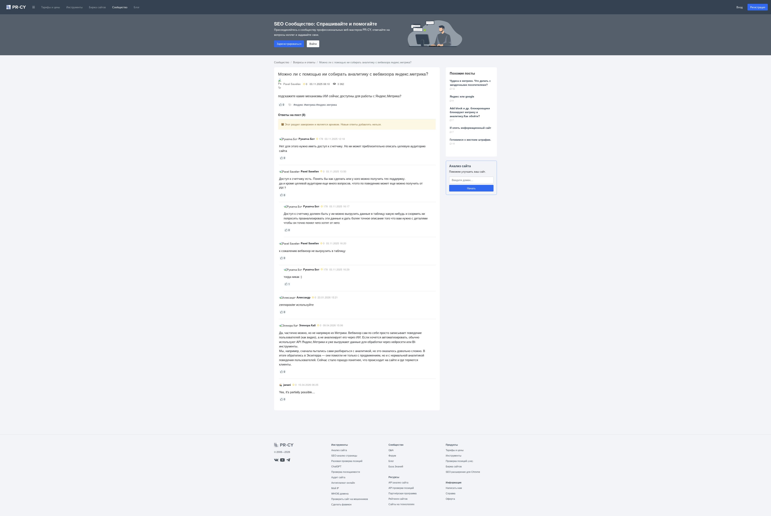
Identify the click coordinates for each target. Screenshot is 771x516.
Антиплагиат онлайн (343, 482)
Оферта (450, 498)
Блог (137, 7)
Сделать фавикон (341, 504)
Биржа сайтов (97, 7)
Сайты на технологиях (401, 504)
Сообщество (119, 7)
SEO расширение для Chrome (463, 471)
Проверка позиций (459, 461)
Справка (450, 493)
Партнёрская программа (403, 493)
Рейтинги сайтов (398, 498)
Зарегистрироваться (289, 44)
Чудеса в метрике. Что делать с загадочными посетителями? (470, 83)
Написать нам (454, 487)
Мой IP (335, 488)
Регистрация (757, 7)
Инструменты (74, 7)
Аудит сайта (338, 477)
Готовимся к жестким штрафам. (470, 139)
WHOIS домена (340, 493)
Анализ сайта (460, 166)
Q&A (391, 450)
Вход (739, 7)
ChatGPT (336, 466)
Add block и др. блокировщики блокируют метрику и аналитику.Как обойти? (470, 112)
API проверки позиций (401, 487)
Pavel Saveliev (292, 84)
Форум (392, 455)
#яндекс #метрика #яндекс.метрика (315, 104)
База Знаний (396, 466)
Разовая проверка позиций (346, 461)
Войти (313, 44)
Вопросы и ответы (304, 62)
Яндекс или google (462, 96)
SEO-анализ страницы (344, 455)
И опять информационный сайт (470, 128)
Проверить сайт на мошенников (349, 499)
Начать (471, 188)
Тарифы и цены (50, 7)
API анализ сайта (398, 482)
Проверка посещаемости (345, 471)
